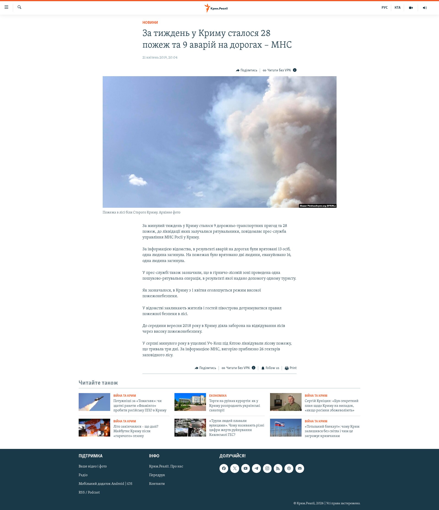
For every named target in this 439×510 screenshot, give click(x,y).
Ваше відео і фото (93, 466)
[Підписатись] (299, 468)
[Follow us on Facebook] (224, 468)
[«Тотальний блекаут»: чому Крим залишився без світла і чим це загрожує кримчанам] (286, 428)
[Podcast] (288, 468)
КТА (398, 8)
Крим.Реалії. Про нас (166, 466)
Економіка (218, 396)
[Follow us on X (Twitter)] (234, 468)
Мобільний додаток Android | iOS (105, 484)
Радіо (83, 475)
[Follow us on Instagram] (267, 468)
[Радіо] (425, 8)
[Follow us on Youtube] (245, 468)
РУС (385, 8)
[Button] (246, 70)
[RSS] (278, 468)
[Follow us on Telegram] (256, 468)
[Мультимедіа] (411, 8)
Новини (150, 23)
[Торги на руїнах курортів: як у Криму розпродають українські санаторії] (190, 402)
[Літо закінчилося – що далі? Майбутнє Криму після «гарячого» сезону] (94, 428)
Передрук (157, 475)
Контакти (157, 484)
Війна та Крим (124, 396)
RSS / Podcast (89, 492)
